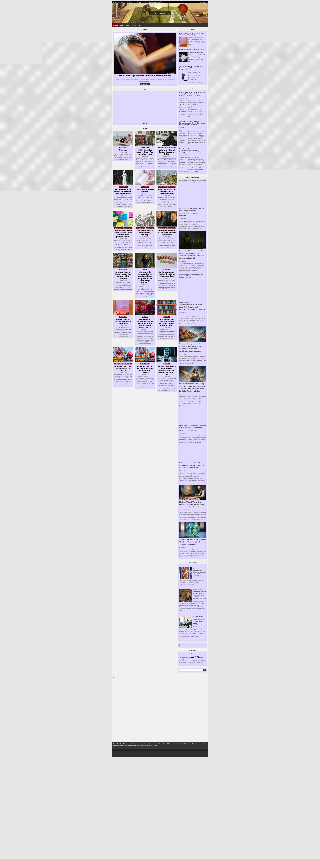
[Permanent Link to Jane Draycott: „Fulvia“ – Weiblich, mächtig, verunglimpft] (145, 219)
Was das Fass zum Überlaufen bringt (191, 50)
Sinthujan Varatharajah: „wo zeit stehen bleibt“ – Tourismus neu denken (167, 191)
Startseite (115, 25)
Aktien (201, 660)
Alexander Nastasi (201, 654)
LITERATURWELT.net (160, 13)
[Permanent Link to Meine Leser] (123, 138)
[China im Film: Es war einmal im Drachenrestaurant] (185, 578)
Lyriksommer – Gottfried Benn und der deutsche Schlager (167, 152)
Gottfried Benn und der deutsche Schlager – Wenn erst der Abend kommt (144, 152)
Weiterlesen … (199, 228)
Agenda (197, 660)
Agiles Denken (191, 664)
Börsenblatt (167, 269)
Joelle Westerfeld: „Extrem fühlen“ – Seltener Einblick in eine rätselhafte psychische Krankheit (123, 234)
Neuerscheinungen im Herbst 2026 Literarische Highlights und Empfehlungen (191, 67)
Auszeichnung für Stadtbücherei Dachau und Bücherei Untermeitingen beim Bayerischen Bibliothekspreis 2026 (145, 323)
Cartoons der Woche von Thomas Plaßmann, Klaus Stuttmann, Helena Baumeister (123, 275)
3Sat (199, 662)
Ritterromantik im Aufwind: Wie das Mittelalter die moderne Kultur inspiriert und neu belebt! (192, 428)
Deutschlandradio (162, 147)
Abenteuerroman (183, 657)
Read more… (200, 82)
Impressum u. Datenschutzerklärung (155, 2)
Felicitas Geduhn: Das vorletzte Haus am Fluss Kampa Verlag (123, 321)
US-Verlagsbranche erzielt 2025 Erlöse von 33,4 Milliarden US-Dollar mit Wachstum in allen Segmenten (192, 93)
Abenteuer (187, 660)
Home (114, 2)
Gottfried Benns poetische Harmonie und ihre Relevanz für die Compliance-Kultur (123, 191)
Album (201, 662)
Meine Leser (123, 150)
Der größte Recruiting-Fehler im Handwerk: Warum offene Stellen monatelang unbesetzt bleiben (199, 620)
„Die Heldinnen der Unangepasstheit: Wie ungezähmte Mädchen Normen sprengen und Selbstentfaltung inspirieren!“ (145, 277)
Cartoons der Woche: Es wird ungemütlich (145, 190)
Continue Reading (145, 84)
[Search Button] (160, 750)
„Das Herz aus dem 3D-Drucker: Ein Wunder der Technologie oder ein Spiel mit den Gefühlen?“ (192, 542)
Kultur (121, 25)
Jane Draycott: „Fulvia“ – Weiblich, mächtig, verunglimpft (145, 233)
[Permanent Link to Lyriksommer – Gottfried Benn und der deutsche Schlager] (166, 138)
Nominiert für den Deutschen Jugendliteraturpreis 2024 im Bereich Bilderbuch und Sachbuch (192, 122)
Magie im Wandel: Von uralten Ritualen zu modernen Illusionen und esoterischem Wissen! (191, 504)
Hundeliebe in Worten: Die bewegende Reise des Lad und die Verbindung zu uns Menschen (129, 112)
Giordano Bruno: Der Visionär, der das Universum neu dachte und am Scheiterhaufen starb (160, 112)
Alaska (180, 664)
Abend (195, 656)
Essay (140, 25)
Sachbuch (134, 25)
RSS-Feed (197, 572)
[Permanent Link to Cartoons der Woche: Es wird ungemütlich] (145, 177)
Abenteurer (193, 654)
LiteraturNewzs (123, 147)
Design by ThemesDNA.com (160, 755)
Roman (127, 25)
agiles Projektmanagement (189, 662)
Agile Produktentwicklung (184, 654)
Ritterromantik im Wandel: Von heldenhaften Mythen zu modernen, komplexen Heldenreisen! (192, 465)
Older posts (171, 397)
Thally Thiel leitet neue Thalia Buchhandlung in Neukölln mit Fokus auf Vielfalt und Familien (166, 322)
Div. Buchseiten (121, 2)
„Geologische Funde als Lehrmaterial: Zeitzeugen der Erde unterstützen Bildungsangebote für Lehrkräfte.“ (199, 593)
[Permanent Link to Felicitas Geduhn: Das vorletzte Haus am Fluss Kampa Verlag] (123, 307)
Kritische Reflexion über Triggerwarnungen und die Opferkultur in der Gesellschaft (145, 369)
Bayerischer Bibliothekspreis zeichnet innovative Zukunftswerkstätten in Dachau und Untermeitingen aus (167, 370)
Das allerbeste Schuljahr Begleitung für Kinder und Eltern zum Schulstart (166, 274)
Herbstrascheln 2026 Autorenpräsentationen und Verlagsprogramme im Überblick (190, 150)
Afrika (197, 662)
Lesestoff (141, 2)
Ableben (193, 660)
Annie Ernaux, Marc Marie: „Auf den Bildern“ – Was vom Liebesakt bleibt (167, 233)
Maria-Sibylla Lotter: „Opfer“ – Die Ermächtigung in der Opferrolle (123, 368)
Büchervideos (132, 2)
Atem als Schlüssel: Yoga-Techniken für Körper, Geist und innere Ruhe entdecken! (145, 76)
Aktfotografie (185, 664)
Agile (200, 657)
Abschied (189, 657)
